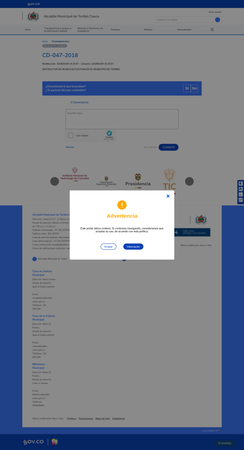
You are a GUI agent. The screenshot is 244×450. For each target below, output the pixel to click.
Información (133, 246)
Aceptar (108, 246)
